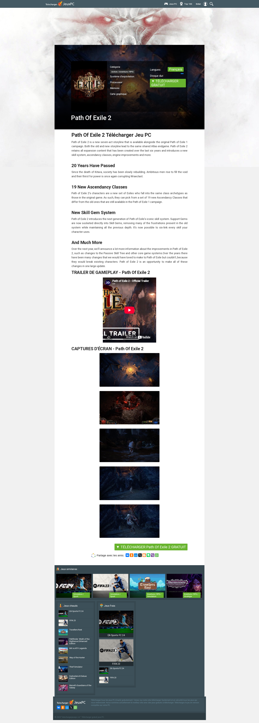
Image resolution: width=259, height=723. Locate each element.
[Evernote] (148, 555)
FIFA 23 (72, 620)
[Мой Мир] (136, 555)
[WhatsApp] (157, 555)
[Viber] (152, 555)
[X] (140, 555)
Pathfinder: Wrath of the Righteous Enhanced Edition (79, 641)
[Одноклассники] (131, 555)
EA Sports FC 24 (76, 611)
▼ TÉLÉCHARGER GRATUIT (164, 83)
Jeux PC (173, 4)
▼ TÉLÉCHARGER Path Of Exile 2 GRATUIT (151, 547)
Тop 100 (188, 4)
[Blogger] (144, 555)
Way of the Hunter (77, 657)
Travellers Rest (75, 630)
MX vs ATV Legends (78, 648)
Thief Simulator (75, 667)
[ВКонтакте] (127, 555)
